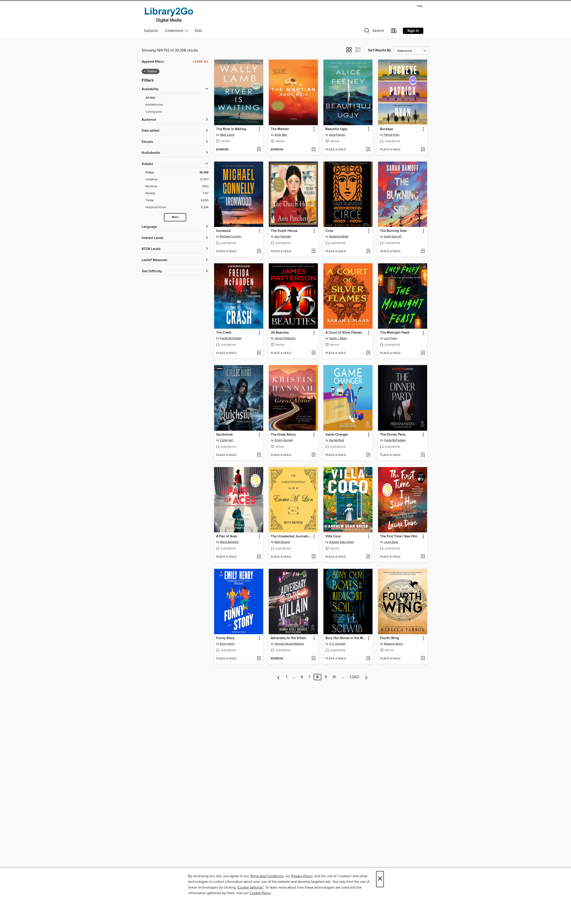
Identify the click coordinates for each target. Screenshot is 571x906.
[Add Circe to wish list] (368, 251)
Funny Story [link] (225, 638)
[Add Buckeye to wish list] (423, 150)
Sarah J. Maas (338, 338)
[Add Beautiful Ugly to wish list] (368, 150)
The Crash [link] (224, 333)
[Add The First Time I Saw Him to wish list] (423, 557)
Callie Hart (226, 440)
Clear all (201, 62)
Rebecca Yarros (393, 644)
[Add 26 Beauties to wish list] (313, 353)
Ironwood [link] (223, 231)
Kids (198, 30)
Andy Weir (281, 135)
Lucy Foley (390, 338)
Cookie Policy (260, 893)
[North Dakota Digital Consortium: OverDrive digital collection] (169, 14)
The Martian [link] (280, 129)
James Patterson (285, 338)
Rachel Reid (336, 440)
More (175, 217)
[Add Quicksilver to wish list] (259, 455)
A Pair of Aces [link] (226, 536)
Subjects (151, 30)
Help (420, 6)
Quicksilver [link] (224, 435)
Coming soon (153, 112)
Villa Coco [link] (333, 536)
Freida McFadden (231, 338)
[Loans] (394, 31)
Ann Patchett (283, 236)
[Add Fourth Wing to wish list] (423, 659)
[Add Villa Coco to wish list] (368, 557)
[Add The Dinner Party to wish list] (423, 455)
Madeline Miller (338, 236)
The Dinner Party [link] (393, 435)
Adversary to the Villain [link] (288, 638)
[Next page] (366, 677)
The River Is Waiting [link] (231, 129)
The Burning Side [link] (393, 231)
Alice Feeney (337, 135)
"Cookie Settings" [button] (250, 887)
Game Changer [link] (336, 435)
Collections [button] (175, 30)
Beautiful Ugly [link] (336, 129)
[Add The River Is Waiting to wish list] (259, 150)
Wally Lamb (227, 135)
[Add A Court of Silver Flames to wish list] (368, 353)
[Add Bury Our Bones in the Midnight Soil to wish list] (368, 659)
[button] (373, 31)
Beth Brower (282, 542)
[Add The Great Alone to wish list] (313, 455)
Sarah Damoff (392, 236)
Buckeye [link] (386, 129)
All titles (150, 98)
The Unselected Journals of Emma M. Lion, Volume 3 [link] (291, 536)
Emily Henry (227, 644)
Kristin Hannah (284, 440)
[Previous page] (278, 677)
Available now (154, 104)
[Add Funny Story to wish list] (259, 659)
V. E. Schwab (337, 644)
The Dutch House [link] (284, 231)
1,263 (354, 677)
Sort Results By (379, 50)
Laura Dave (391, 542)
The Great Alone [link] (283, 435)
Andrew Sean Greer (341, 542)
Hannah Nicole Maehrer (289, 644)
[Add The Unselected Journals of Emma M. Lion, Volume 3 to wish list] (313, 557)
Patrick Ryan (391, 135)
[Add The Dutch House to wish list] (313, 251)
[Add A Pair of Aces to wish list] (259, 557)
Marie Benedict (229, 542)
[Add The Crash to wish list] (259, 353)
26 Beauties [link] (280, 333)
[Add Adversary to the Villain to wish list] (313, 659)
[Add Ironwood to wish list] (259, 251)
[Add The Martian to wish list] (313, 150)
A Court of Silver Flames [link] (343, 333)
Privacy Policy (301, 876)
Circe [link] (329, 231)
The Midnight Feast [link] (395, 333)
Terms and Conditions (266, 876)
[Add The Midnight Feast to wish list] (423, 353)
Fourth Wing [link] (389, 638)
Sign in (413, 30)
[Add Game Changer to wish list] (368, 455)
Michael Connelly (230, 236)
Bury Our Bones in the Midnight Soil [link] (345, 638)
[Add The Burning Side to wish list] (423, 251)
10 (334, 677)
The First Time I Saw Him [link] (398, 536)
